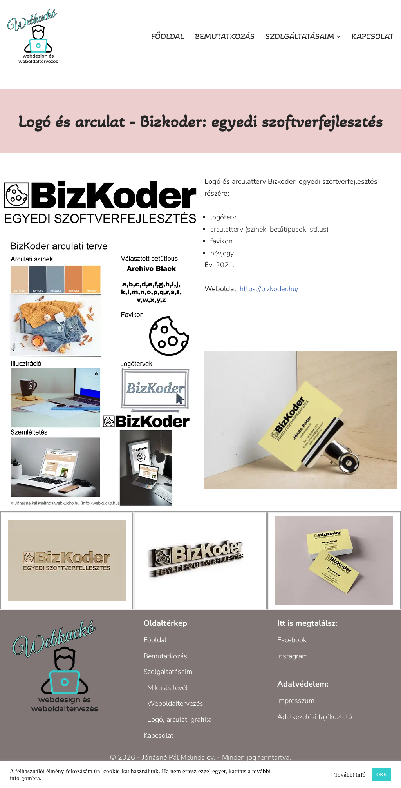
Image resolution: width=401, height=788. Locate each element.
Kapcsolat (373, 36)
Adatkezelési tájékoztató (314, 716)
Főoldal (167, 36)
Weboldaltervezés (175, 703)
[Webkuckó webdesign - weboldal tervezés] (35, 36)
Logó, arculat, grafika (179, 719)
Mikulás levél (167, 687)
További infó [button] (350, 775)
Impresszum (295, 700)
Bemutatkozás (225, 36)
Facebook (292, 640)
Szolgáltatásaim (167, 671)
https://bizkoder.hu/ (269, 288)
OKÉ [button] (381, 774)
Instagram (292, 656)
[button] (338, 36)
